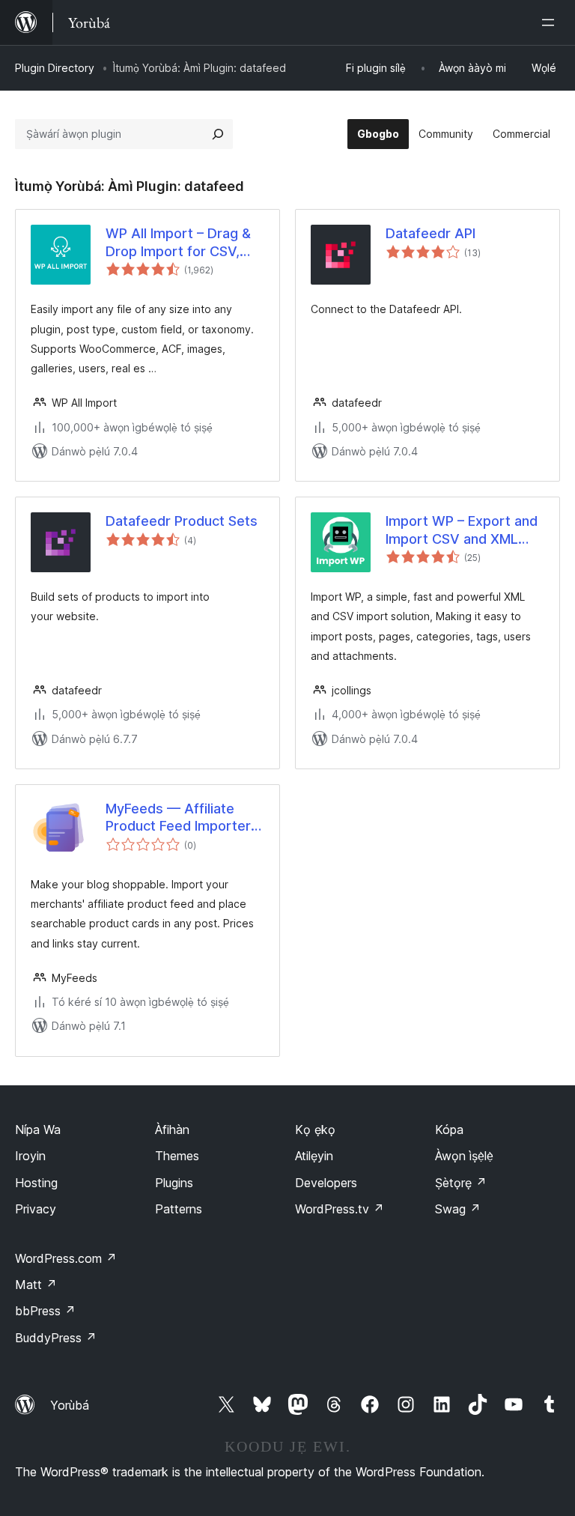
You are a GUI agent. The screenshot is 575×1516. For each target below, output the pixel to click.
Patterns (178, 1208)
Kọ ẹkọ (315, 1129)
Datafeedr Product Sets (182, 521)
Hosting (36, 1182)
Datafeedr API (430, 233)
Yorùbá (69, 1405)
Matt (36, 1284)
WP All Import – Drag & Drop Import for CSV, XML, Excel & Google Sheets (178, 242)
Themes (177, 1155)
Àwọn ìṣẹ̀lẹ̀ (464, 1155)
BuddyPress (56, 1337)
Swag (458, 1208)
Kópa (449, 1129)
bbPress (45, 1310)
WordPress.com (66, 1258)
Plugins (174, 1182)
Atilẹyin (314, 1155)
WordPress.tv (339, 1208)
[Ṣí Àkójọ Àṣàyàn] (551, 22)
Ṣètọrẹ (461, 1182)
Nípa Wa (38, 1129)
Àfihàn (172, 1129)
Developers (326, 1182)
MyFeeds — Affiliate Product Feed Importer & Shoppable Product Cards (185, 818)
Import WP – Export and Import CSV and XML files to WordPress (462, 530)
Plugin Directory (54, 67)
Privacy (35, 1208)
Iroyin (30, 1155)
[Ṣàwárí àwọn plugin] (218, 134)
